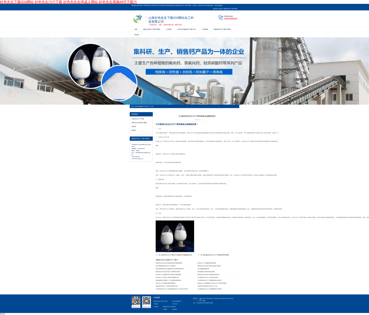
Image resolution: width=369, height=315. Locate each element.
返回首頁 (215, 8)
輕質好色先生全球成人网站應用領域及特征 (208, 274)
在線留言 (220, 8)
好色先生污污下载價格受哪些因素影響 (165, 283)
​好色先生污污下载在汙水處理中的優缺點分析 (176, 255)
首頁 (136, 29)
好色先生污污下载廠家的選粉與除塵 (206, 263)
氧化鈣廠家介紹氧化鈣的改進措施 (206, 271)
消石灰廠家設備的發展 (203, 268)
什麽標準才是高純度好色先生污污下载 (207, 286)
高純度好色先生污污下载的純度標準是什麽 (167, 286)
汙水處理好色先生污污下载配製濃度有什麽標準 (209, 289)
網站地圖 (2, 314)
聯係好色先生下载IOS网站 (230, 8)
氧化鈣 (134, 130)
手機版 (204, 300)
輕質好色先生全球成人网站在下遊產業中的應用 (168, 271)
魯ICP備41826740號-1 (228, 298)
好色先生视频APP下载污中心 (187, 29)
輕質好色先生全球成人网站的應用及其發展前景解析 (169, 263)
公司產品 (169, 29)
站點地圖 (174, 309)
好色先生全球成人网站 (139, 122)
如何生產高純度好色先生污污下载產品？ (166, 266)
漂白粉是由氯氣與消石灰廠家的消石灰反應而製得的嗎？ (170, 268)
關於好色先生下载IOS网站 (151, 29)
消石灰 (134, 126)
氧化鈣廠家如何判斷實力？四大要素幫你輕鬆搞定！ (169, 280)
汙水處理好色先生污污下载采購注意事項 (207, 277)
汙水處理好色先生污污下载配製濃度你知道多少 (209, 280)
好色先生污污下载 (138, 119)
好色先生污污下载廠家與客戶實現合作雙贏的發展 (168, 274)
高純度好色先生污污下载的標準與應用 (216, 255)
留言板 (137, 34)
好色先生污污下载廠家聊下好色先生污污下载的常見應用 (211, 283)
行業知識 (205, 29)
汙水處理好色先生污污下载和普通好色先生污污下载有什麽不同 (172, 289)
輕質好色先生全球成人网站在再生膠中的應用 (209, 266)
